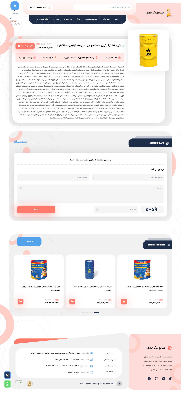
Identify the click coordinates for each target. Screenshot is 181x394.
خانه (116, 19)
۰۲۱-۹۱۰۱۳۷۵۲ (74, 366)
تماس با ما (68, 19)
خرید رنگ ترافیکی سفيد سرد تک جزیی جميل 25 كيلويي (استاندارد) (93, 288)
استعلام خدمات (91, 19)
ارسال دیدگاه (20, 142)
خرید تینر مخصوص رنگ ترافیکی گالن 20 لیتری (145, 286)
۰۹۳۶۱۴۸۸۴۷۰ (50, 366)
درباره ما (55, 19)
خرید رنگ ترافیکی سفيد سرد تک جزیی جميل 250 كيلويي (41, 288)
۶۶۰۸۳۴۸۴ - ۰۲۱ (61, 366)
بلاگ (78, 19)
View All (29, 241)
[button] (84, 312)
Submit (36, 209)
